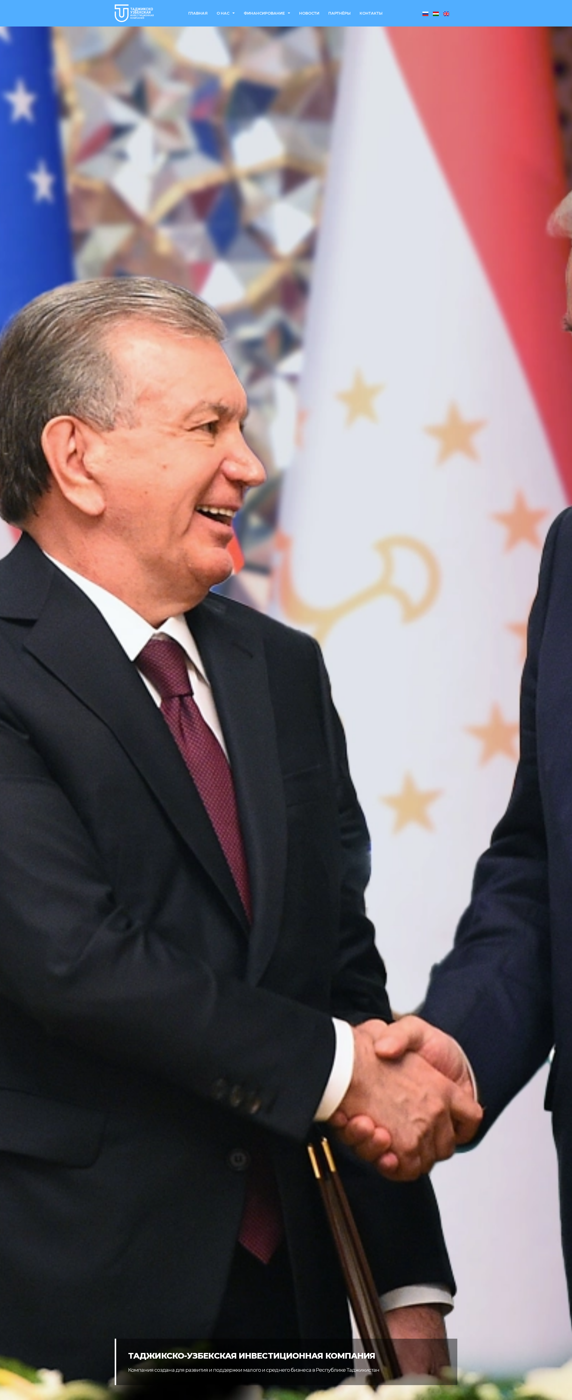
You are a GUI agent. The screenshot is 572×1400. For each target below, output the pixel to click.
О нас (223, 13)
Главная (198, 13)
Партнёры (339, 13)
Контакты (371, 13)
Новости (309, 13)
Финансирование (264, 13)
